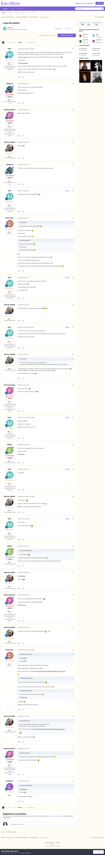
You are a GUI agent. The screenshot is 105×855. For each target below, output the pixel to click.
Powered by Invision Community (52, 846)
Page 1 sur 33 (30, 42)
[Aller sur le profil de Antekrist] (9, 89)
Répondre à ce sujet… (18, 824)
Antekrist (9, 83)
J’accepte (99, 852)
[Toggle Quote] (20, 222)
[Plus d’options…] (73, 49)
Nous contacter (49, 842)
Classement (31, 12)
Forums (3, 12)
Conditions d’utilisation (25, 853)
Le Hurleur (9, 781)
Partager (58, 28)
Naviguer (5, 8)
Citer (22, 77)
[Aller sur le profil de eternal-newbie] (9, 148)
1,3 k (10, 795)
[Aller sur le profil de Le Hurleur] (9, 786)
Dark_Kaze (9, 218)
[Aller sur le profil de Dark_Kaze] (9, 223)
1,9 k (10, 232)
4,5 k (10, 461)
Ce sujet (96, 8)
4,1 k (10, 99)
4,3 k (10, 126)
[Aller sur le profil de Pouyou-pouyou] (9, 115)
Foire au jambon (22, 29)
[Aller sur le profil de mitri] (4, 28)
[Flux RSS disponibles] (102, 837)
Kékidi (9, 444)
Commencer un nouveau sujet (47, 35)
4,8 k (10, 156)
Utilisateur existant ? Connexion (84, 3)
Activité (12, 8)
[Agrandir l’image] (61, 57)
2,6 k (10, 63)
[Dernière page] (24, 42)
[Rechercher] (102, 8)
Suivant (19, 42)
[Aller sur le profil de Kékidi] (9, 450)
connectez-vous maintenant (55, 816)
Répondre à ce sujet (67, 35)
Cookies (57, 842)
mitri (11, 27)
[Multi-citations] (19, 77)
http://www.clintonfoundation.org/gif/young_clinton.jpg (50, 671)
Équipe (10, 12)
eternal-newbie (9, 142)
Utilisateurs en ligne (20, 12)
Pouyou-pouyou (9, 110)
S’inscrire (99, 3)
